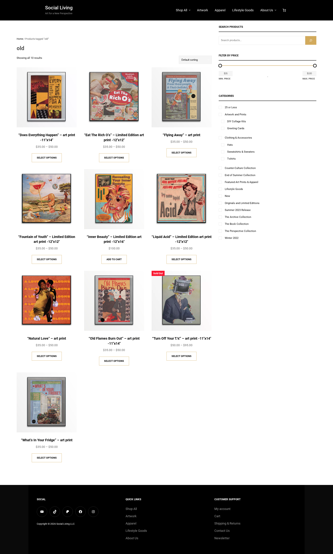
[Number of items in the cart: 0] (284, 10)
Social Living (59, 8)
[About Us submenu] (275, 10)
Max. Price (308, 78)
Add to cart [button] (114, 259)
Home (20, 38)
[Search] (310, 40)
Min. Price (224, 78)
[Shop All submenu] (190, 10)
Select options (47, 157)
